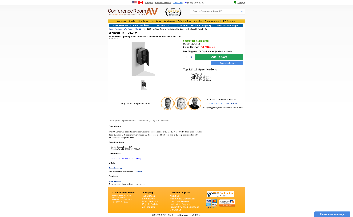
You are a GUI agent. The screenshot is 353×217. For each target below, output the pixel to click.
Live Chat (178, 2)
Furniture (118, 29)
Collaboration (169, 21)
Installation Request (180, 204)
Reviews (165, 120)
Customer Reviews (179, 201)
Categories (121, 21)
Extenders (198, 21)
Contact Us (175, 209)
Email (234, 103)
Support (149, 2)
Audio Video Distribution (182, 198)
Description (114, 120)
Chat (227, 103)
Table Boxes (142, 21)
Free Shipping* (190, 51)
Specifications (129, 120)
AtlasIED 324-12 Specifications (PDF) (126, 158)
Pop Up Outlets (150, 204)
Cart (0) (241, 2)
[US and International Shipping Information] (137, 2)
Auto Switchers (184, 21)
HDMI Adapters (228, 21)
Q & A (156, 120)
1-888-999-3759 (215, 103)
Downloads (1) (144, 120)
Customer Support (180, 192)
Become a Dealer (163, 2)
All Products (148, 207)
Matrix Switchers (212, 21)
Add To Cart (219, 56)
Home (111, 29)
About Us (174, 196)
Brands (132, 21)
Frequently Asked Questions (184, 207)
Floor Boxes (156, 21)
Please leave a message (332, 214)
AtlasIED (138, 29)
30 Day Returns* (207, 51)
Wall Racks (128, 29)
